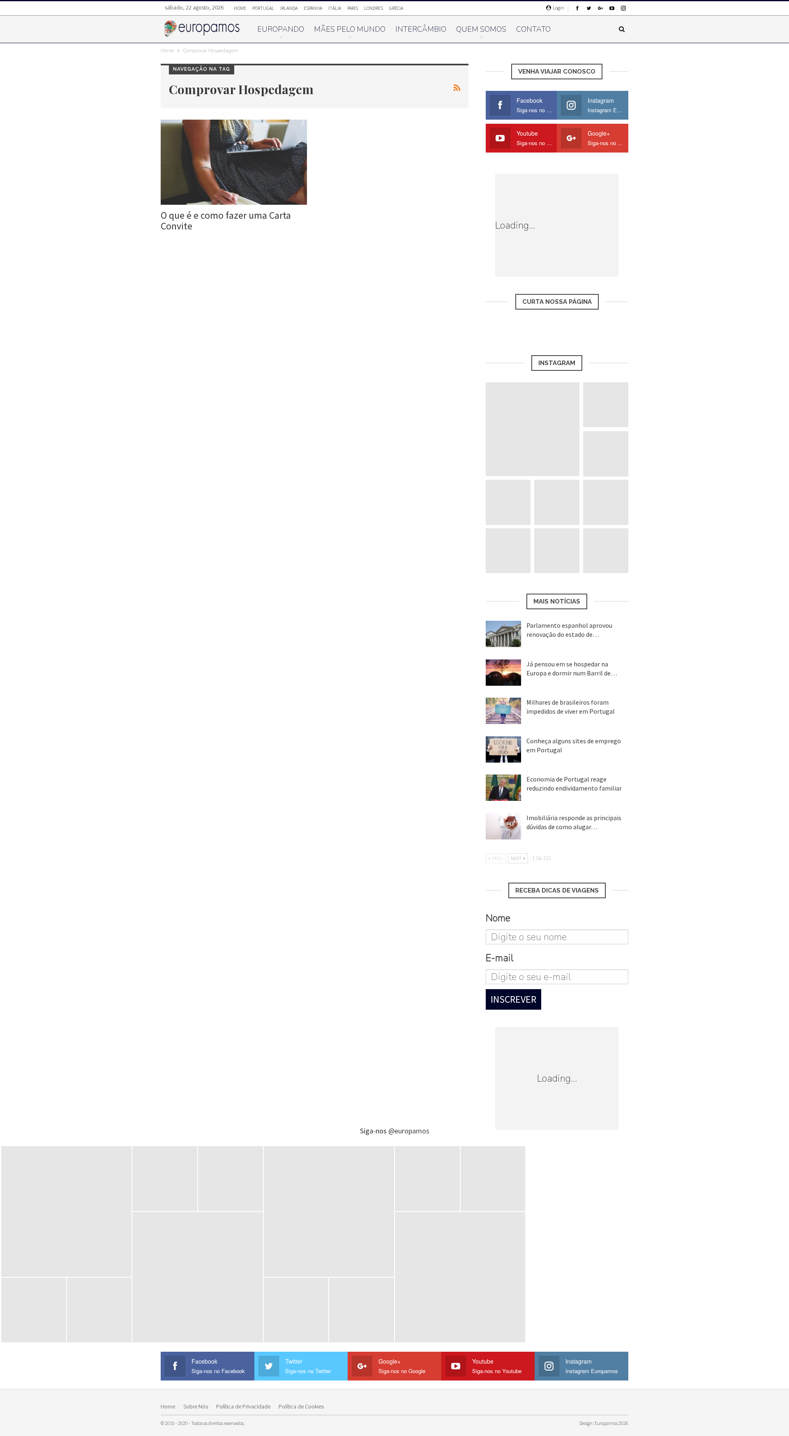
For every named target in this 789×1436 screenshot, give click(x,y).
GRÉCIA (396, 8)
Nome (498, 918)
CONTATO (533, 29)
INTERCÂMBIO (420, 29)
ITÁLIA (334, 8)
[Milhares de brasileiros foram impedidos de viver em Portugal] (503, 711)
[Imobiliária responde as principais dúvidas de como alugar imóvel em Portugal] (503, 826)
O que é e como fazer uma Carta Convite (226, 220)
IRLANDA (289, 8)
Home (168, 1406)
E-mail (499, 957)
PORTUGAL (263, 8)
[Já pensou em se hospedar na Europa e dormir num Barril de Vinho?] (503, 672)
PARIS (352, 8)
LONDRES (373, 8)
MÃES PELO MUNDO (349, 29)
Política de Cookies (301, 1406)
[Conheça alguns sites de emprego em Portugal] (503, 749)
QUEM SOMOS (481, 29)
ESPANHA (313, 8)
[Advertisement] (596, 225)
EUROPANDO (280, 29)
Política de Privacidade (243, 1406)
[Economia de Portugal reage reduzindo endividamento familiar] (503, 788)
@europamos (408, 1130)
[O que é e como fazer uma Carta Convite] (234, 162)
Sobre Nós (195, 1406)
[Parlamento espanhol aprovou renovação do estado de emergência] (503, 634)
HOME (240, 8)
